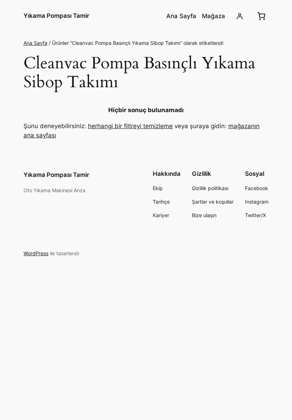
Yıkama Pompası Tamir (56, 15)
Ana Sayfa (35, 43)
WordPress (36, 253)
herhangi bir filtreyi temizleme (130, 126)
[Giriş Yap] (239, 16)
